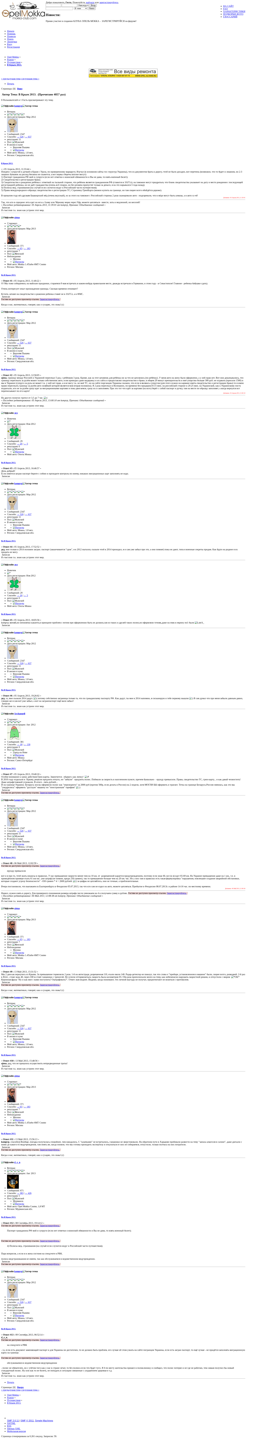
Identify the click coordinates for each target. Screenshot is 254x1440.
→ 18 (19, 744)
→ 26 (19, 444)
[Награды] (18, 150)
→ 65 (19, 248)
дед (16, 413)
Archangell (19, 713)
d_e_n (17, 1162)
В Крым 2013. (7, 163)
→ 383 (20, 1193)
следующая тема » (30, 78)
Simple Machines (44, 1420)
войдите (90, 2)
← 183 (27, 248)
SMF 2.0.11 (13, 1420)
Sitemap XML (13, 1428)
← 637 (28, 137)
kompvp (18, 106)
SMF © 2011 (27, 1420)
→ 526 (20, 137)
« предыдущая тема (11, 78)
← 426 (28, 1193)
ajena (17, 217)
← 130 (27, 744)
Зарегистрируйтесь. (50, 299)
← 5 (26, 444)
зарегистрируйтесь (108, 2)
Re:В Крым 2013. (8, 275)
